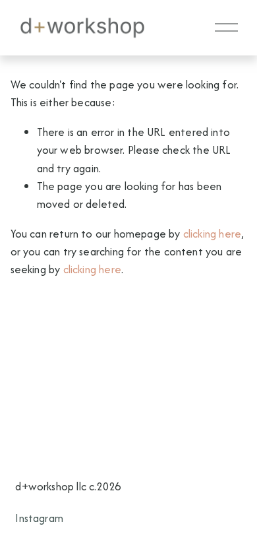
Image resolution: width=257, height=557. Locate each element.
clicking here (212, 234)
